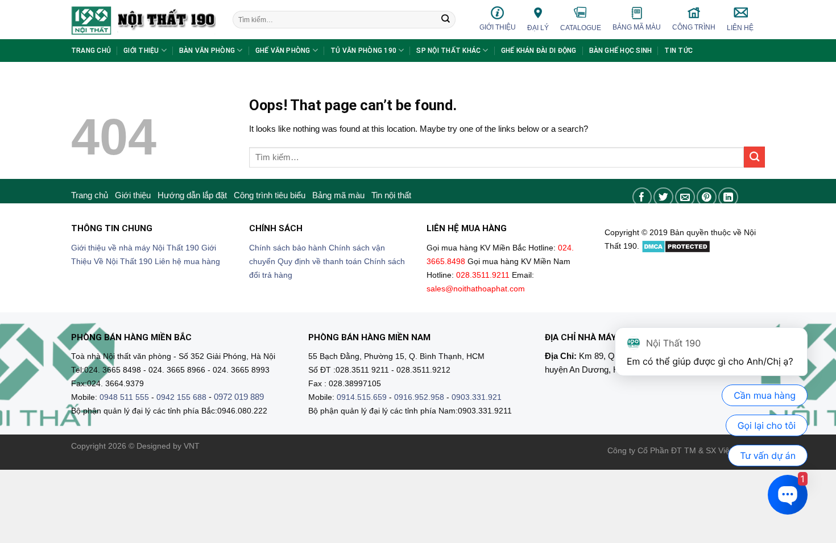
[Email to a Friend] (685, 197)
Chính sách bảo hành (287, 248)
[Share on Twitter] (663, 197)
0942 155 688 (181, 397)
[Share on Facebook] (642, 197)
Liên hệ (740, 28)
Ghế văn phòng (283, 51)
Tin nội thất (391, 195)
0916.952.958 (419, 397)
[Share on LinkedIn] (728, 197)
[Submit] (446, 20)
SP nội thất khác (448, 51)
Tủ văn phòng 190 (363, 51)
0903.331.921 (477, 397)
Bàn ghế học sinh (620, 51)
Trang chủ (91, 51)
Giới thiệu (497, 27)
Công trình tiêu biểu (269, 195)
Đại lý (538, 28)
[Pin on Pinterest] (707, 197)
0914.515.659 (362, 397)
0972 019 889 (239, 397)
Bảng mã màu (636, 27)
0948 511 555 (124, 397)
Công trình (693, 27)
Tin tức (678, 51)
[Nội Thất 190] (143, 19)
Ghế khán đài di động (539, 51)
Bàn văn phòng (207, 51)
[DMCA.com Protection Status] (676, 246)
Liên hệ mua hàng (187, 261)
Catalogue (580, 28)
